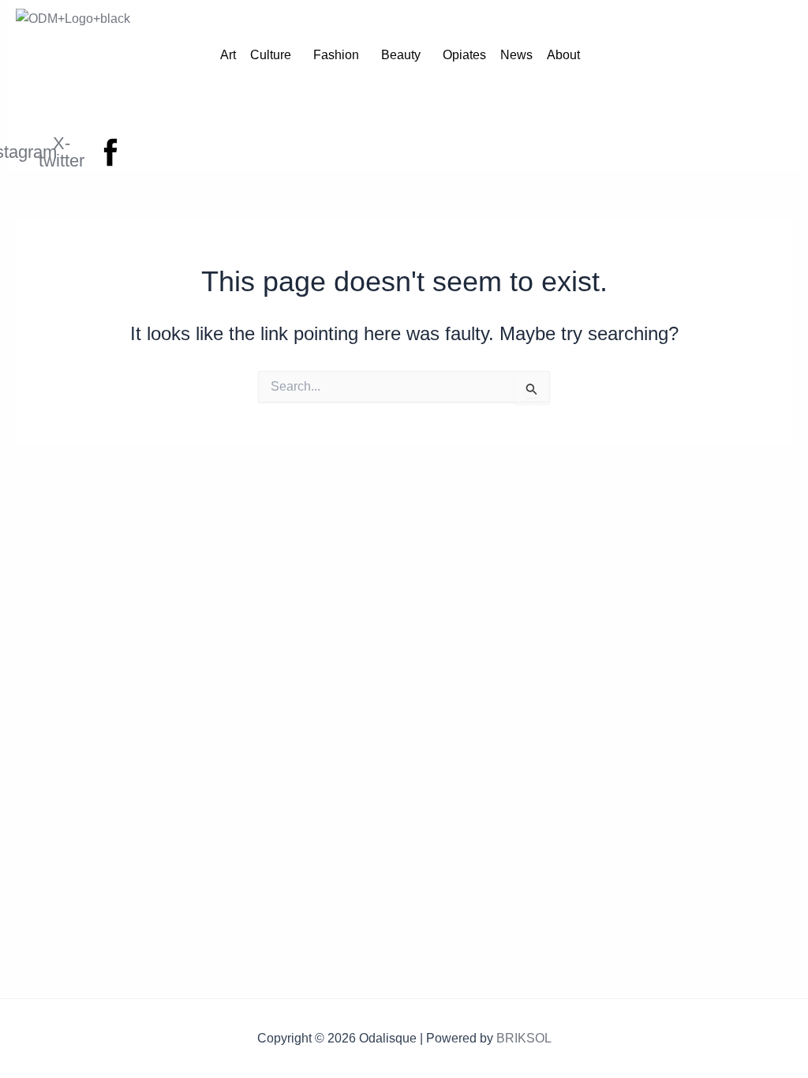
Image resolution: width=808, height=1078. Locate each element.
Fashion (336, 55)
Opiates (464, 55)
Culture (270, 55)
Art (228, 55)
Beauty (401, 55)
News (516, 55)
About (563, 55)
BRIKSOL (524, 1038)
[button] (274, 55)
